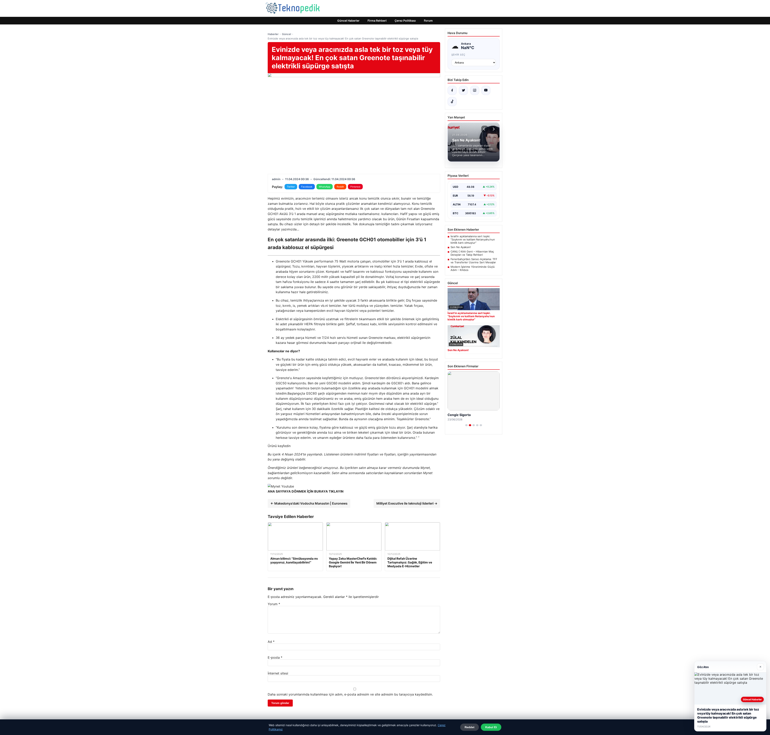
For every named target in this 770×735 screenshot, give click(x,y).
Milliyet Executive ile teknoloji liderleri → (406, 503)
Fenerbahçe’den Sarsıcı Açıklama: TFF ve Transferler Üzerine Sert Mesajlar (474, 260)
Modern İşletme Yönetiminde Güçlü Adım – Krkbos (473, 268)
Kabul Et (491, 727)
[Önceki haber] (484, 129)
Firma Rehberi (377, 20)
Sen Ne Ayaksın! (461, 247)
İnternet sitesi (278, 673)
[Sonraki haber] (493, 129)
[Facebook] (452, 90)
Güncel (286, 34)
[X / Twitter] (463, 90)
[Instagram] (474, 90)
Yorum (274, 604)
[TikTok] (452, 101)
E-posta (275, 657)
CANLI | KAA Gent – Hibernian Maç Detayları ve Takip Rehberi (472, 253)
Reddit (340, 186)
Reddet (469, 727)
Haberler (273, 34)
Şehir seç (458, 54)
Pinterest (355, 186)
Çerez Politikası (405, 20)
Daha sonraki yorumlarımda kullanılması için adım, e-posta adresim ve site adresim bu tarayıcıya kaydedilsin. (350, 694)
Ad (271, 642)
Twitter (291, 186)
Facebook (306, 186)
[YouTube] (485, 90)
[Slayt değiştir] (466, 425)
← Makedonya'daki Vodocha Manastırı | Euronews (309, 503)
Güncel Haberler (348, 20)
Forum (428, 20)
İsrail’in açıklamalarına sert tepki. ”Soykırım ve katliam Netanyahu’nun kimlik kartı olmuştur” (473, 239)
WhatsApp (324, 186)
